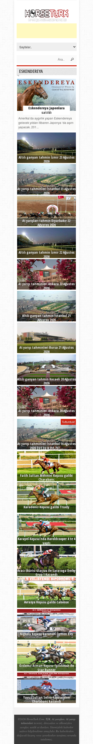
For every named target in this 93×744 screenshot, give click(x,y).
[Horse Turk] (46, 20)
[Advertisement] (55, 30)
